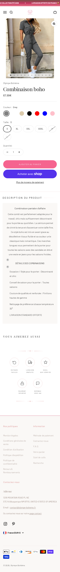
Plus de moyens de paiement (30, 182)
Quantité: (7, 145)
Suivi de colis (39, 457)
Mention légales (10, 435)
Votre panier (39, 452)
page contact (35, 513)
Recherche (38, 463)
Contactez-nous (40, 441)
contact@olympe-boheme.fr (23, 507)
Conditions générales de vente (14, 442)
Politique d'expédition (13, 455)
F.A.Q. (36, 446)
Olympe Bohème (11, 83)
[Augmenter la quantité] (19, 152)
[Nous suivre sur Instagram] (5, 524)
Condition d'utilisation (13, 449)
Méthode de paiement (43, 435)
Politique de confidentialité (10, 462)
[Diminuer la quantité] (7, 152)
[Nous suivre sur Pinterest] (13, 524)
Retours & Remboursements (11, 471)
